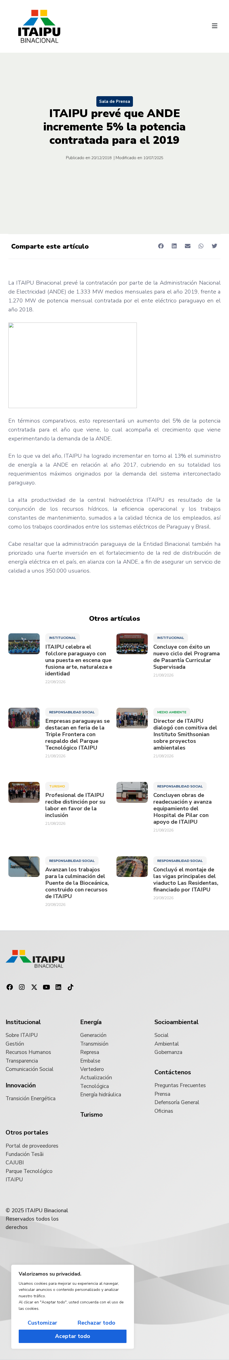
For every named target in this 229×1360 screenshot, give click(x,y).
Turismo (57, 786)
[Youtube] (46, 987)
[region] (72, 1307)
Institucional (62, 638)
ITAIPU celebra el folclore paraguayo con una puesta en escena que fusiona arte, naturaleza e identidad (78, 660)
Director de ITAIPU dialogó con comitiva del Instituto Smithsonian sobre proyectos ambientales (185, 734)
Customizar (42, 1323)
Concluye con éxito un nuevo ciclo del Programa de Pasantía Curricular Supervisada (186, 657)
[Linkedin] (58, 987)
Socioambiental (176, 1022)
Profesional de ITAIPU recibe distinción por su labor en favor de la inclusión (75, 805)
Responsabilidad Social (72, 712)
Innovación (21, 1085)
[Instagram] (22, 987)
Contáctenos (172, 1072)
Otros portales (27, 1132)
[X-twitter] (34, 987)
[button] (214, 26)
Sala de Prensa (114, 101)
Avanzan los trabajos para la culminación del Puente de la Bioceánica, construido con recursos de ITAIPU (77, 883)
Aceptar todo (72, 1336)
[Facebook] (10, 987)
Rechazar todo (96, 1323)
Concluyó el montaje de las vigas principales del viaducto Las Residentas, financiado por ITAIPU (185, 879)
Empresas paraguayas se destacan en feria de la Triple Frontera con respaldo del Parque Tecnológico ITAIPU (77, 734)
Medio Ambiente (171, 712)
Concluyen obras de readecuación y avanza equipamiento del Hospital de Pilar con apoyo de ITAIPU (182, 808)
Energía (91, 1022)
